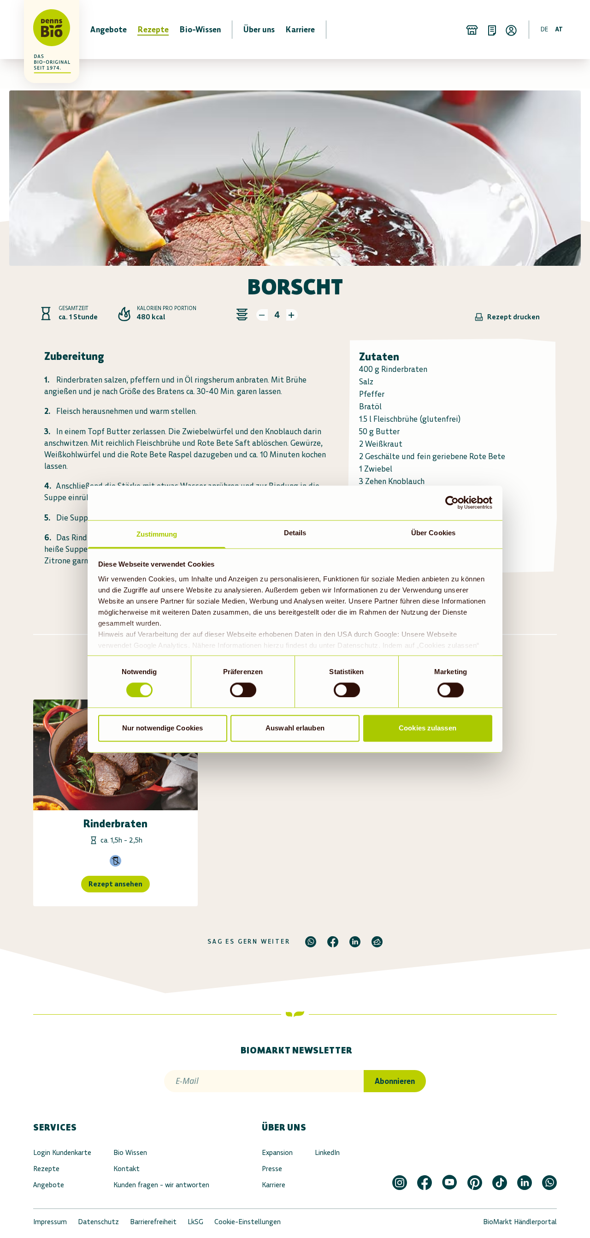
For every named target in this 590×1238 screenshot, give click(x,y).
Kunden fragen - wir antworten (161, 1184)
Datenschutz (98, 1221)
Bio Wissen (130, 1152)
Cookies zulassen (427, 728)
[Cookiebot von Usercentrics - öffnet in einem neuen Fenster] (452, 502)
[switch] (243, 689)
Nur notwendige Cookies (162, 728)
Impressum (50, 1221)
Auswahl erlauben (295, 728)
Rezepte (46, 1168)
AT (559, 29)
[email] (377, 941)
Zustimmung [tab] (156, 534)
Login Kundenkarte (62, 1152)
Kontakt (126, 1168)
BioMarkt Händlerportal (520, 1221)
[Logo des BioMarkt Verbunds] (46, 29)
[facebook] (332, 941)
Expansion (277, 1152)
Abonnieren (395, 1081)
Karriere (273, 1184)
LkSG (195, 1221)
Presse (272, 1168)
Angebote (48, 1184)
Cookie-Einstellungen (247, 1221)
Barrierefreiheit (153, 1221)
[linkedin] (354, 941)
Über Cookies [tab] (433, 533)
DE (544, 29)
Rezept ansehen (115, 883)
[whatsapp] (310, 941)
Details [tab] (295, 533)
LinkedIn (327, 1152)
